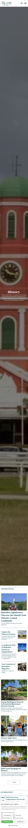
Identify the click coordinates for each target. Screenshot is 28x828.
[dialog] (14, 815)
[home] (6, 3)
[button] (14, 825)
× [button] (26, 803)
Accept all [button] (7, 821)
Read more (13, 809)
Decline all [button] (20, 821)
